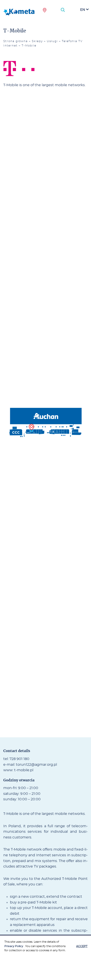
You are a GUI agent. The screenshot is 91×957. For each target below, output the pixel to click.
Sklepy (37, 41)
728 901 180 (19, 759)
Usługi (52, 41)
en (82, 9)
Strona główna (15, 41)
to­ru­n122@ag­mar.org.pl (36, 764)
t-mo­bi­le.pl (23, 770)
